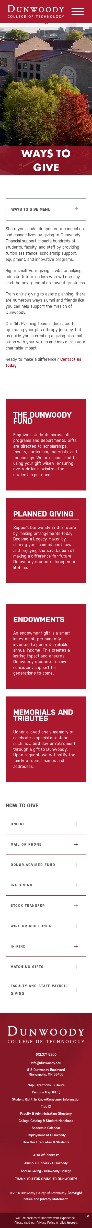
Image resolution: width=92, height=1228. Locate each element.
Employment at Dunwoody (46, 1135)
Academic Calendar (46, 1128)
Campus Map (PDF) (46, 1092)
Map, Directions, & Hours (46, 1085)
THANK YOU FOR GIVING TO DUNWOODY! (46, 1179)
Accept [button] (72, 1222)
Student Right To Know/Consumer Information (46, 1099)
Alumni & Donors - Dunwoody (46, 1163)
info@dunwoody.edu (46, 1063)
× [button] (88, 1216)
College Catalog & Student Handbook (46, 1121)
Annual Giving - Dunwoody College (46, 1171)
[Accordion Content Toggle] (76, 824)
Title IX (46, 1106)
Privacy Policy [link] (46, 1222)
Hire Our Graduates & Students (46, 1142)
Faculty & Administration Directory (46, 1114)
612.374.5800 (46, 1054)
